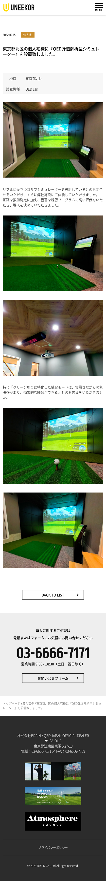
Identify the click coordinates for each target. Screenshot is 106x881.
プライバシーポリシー (53, 847)
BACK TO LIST (53, 594)
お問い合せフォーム (53, 678)
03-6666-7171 (53, 656)
